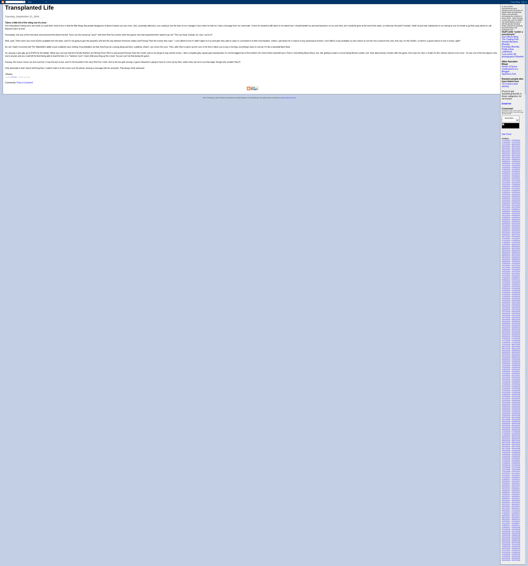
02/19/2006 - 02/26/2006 (511, 400)
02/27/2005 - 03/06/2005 (511, 304)
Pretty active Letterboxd (508, 50)
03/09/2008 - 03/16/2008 (511, 533)
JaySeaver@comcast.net (288, 97)
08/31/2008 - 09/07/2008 (511, 543)
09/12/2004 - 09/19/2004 (511, 258)
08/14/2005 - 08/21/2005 (511, 348)
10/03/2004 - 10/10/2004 (511, 264)
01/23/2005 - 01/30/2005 (511, 294)
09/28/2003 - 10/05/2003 (511, 162)
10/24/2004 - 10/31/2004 (511, 269)
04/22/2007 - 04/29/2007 (511, 497)
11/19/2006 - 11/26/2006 (511, 462)
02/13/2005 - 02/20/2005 (511, 300)
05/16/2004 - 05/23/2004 (511, 225)
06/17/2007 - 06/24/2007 (511, 508)
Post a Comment (25, 82)
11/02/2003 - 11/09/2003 (511, 171)
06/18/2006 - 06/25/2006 (511, 429)
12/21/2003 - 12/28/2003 (511, 185)
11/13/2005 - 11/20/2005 (511, 373)
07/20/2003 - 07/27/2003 (511, 142)
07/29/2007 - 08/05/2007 (511, 514)
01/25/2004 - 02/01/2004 (511, 194)
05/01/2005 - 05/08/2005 (511, 321)
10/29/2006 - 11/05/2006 (511, 458)
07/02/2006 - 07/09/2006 (511, 431)
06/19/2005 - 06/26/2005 (511, 335)
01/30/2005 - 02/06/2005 (511, 296)
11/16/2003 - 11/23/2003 (511, 175)
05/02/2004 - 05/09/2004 (511, 221)
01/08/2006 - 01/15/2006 (511, 389)
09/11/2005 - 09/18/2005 (511, 356)
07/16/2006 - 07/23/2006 (511, 433)
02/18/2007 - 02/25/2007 (511, 483)
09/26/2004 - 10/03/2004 (511, 262)
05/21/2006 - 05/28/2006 (511, 422)
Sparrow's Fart (509, 74)
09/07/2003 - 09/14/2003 (511, 156)
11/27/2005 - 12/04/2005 (511, 377)
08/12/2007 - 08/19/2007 (511, 518)
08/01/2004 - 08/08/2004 (511, 246)
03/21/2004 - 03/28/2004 (511, 210)
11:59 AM (13, 77)
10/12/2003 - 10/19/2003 (511, 165)
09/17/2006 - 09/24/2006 (511, 448)
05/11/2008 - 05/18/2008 (511, 537)
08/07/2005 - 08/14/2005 (511, 346)
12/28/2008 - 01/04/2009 (511, 547)
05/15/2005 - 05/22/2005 (511, 325)
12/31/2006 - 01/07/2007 (511, 472)
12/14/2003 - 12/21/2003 (511, 183)
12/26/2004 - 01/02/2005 (511, 287)
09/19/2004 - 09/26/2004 (511, 260)
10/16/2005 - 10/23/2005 (511, 366)
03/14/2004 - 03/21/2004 (511, 208)
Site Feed (506, 134)
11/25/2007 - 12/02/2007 (511, 526)
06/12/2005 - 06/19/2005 (511, 333)
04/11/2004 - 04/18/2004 (511, 215)
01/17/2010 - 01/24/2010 (511, 551)
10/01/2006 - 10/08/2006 (511, 452)
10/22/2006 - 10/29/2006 (511, 456)
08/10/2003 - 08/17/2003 (511, 148)
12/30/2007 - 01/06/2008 (511, 527)
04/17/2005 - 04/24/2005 (511, 318)
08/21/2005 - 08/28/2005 (511, 350)
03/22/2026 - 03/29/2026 (511, 558)
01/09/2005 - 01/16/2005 (511, 291)
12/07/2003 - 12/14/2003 (511, 181)
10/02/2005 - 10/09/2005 (511, 362)
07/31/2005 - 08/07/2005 (511, 345)
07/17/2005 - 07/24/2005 (511, 341)
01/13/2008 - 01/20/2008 (511, 529)
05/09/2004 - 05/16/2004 (511, 223)
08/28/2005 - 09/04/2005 (511, 352)
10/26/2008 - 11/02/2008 (511, 545)
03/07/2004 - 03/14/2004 (511, 206)
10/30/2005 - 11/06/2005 (511, 370)
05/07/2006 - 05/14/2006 (511, 418)
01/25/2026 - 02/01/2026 (511, 556)
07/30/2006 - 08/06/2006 (511, 435)
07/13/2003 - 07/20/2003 (511, 140)
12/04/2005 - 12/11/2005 (511, 379)
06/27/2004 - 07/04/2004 (511, 237)
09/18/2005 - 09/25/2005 (511, 358)
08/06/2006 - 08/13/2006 (511, 437)
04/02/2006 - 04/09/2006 (511, 408)
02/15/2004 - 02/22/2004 (511, 200)
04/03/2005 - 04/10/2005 (511, 314)
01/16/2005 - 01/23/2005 (511, 293)
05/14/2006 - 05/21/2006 (511, 420)
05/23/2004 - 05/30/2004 (511, 227)
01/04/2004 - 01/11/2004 (511, 189)
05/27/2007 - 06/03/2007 (511, 504)
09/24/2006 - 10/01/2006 (511, 450)
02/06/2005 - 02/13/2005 (511, 298)
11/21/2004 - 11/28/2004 (511, 277)
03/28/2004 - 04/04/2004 (511, 212)
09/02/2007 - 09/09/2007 (511, 520)
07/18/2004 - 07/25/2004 (511, 242)
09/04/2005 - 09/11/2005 (511, 354)
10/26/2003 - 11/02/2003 (511, 169)
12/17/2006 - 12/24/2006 (511, 470)
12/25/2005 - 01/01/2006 (511, 385)
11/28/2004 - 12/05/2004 (511, 279)
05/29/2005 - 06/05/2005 (511, 329)
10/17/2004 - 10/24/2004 (511, 267)
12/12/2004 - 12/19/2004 (511, 283)
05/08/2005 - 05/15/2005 (511, 323)
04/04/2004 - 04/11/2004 (511, 214)
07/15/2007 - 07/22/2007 (511, 512)
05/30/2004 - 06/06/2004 (511, 229)
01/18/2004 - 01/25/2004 (511, 192)
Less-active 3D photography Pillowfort (513, 55)
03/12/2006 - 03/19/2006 (511, 402)
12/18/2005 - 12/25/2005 (511, 383)
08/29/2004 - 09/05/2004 (511, 254)
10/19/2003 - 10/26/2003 (511, 167)
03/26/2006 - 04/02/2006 (511, 406)
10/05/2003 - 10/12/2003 (511, 164)
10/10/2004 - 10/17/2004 (511, 266)
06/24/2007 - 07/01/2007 (511, 510)
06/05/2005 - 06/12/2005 (511, 331)
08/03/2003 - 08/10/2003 (511, 146)
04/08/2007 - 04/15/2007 (511, 493)
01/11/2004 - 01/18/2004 (511, 190)
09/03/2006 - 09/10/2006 (511, 445)
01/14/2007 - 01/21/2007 (511, 475)
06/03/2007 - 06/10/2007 (511, 506)
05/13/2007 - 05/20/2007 (511, 500)
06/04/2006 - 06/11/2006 (511, 425)
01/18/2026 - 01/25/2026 (511, 554)
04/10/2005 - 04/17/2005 (511, 316)
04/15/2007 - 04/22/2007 (511, 495)
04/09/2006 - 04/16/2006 (511, 410)
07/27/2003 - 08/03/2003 (511, 144)
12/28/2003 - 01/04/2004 (511, 187)
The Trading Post (510, 39)
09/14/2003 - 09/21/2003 (511, 158)
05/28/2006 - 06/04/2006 (511, 423)
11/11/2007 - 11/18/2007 (511, 524)
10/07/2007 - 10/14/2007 (511, 522)
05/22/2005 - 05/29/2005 (511, 327)
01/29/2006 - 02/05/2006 (511, 395)
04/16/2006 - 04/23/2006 (511, 412)
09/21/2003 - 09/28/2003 (511, 160)
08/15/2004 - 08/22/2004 (511, 250)
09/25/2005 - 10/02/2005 (511, 360)
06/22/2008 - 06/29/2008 (511, 541)
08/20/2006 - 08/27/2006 (511, 441)
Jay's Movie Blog (510, 37)
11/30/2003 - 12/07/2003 (511, 179)
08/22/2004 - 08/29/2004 (511, 252)
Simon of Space (509, 66)
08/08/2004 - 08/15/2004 (511, 248)
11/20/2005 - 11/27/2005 (511, 375)
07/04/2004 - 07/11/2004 (511, 239)
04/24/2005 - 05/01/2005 (511, 319)
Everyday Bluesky (510, 47)
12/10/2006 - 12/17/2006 (511, 468)
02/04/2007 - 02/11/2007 (511, 481)
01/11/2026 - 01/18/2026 (511, 552)
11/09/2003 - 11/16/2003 (511, 173)
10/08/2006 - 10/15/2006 (511, 454)
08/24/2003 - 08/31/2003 (511, 152)
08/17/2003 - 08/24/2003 (511, 150)
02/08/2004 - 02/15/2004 (511, 198)
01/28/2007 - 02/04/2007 (511, 479)
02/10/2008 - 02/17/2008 (511, 531)
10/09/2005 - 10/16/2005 (511, 364)
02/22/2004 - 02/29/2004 (511, 202)
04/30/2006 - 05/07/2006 (511, 416)
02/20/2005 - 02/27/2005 (511, 302)
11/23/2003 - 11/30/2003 (511, 177)
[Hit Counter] (506, 132)
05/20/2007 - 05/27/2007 (511, 502)
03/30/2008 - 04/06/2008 (511, 535)
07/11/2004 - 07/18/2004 (511, 241)
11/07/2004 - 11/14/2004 (511, 273)
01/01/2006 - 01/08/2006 (511, 387)
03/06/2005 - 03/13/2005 (511, 306)
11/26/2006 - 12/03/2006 (511, 464)
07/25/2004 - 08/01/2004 (511, 244)
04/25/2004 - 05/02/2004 (511, 219)
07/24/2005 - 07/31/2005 (511, 343)
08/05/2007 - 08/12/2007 (511, 516)
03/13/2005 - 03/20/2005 (511, 308)
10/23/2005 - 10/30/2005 (511, 368)
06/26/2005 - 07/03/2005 (511, 337)
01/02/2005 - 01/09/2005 (511, 289)
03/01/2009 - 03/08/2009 (511, 549)
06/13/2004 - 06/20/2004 (511, 233)
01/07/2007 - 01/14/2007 (511, 474)
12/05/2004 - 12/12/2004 (511, 281)
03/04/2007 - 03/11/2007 (511, 487)
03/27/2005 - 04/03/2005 (511, 312)
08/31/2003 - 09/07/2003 (511, 154)
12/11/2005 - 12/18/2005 (511, 381)
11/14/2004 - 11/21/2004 (511, 275)
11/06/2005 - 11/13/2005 (511, 371)
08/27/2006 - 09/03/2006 (511, 443)
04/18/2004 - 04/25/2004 (511, 217)
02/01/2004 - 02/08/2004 (511, 196)
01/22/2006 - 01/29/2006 (511, 393)
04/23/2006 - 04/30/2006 (511, 414)
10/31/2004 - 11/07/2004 (511, 271)
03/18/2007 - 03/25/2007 (511, 491)
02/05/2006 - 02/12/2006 (511, 397)
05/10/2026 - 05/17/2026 (511, 560)
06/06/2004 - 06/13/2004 (511, 231)
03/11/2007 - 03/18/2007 (511, 489)
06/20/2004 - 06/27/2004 (511, 235)
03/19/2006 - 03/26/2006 (511, 404)
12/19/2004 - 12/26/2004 (511, 285)
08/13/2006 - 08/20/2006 (511, 439)
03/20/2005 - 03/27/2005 (511, 310)
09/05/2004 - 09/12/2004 (511, 256)
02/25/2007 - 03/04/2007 (511, 485)
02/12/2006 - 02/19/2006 (511, 398)
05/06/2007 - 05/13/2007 (511, 499)
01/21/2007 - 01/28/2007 (511, 477)
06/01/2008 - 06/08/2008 (511, 539)
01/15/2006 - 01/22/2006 (511, 391)
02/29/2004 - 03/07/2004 (511, 204)
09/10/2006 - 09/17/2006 (511, 447)
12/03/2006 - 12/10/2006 (511, 466)
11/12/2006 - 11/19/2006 (511, 460)
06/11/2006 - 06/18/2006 (511, 427)
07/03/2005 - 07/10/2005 (511, 339)
